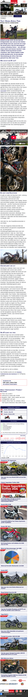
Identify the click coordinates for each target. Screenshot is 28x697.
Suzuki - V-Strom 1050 (9, 414)
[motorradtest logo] (7, 691)
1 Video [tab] (3, 18)
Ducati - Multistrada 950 (9, 409)
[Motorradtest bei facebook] (1, 694)
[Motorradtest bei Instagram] (21, 691)
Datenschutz (3, 696)
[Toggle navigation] (24, 2)
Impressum (19, 693)
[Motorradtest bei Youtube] (17, 691)
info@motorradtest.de (9, 693)
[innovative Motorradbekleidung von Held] (4, 680)
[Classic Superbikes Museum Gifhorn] (22, 686)
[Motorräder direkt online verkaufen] (13, 680)
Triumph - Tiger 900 (8, 412)
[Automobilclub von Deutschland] (22, 680)
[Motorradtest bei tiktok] (24, 691)
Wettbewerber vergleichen (14, 407)
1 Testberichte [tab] (18, 16)
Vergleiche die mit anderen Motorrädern (10, 382)
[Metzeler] (13, 686)
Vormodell (3, 91)
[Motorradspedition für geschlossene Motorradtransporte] (4, 686)
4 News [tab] (10, 16)
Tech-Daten (4, 16)
